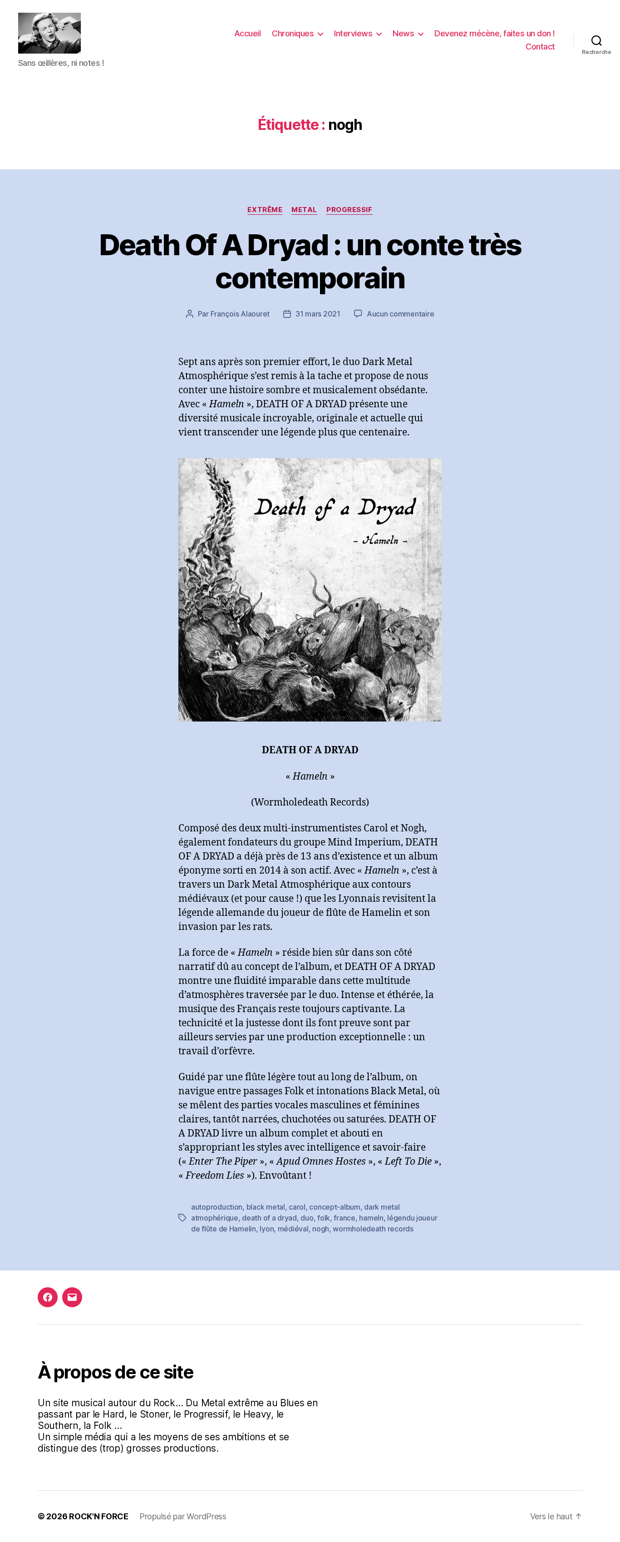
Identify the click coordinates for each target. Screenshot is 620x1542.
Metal (304, 210)
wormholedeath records (373, 1228)
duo (306, 1217)
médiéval (293, 1228)
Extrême (264, 210)
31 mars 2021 (317, 313)
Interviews (353, 33)
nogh (320, 1228)
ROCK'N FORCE (98, 1516)
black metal (265, 1206)
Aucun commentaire (400, 313)
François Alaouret (240, 313)
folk (323, 1217)
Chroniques (293, 33)
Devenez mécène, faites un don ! (494, 33)
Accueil (247, 33)
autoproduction (216, 1206)
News (403, 33)
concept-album (334, 1206)
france (344, 1217)
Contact (540, 46)
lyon (267, 1228)
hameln (371, 1217)
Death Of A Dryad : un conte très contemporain (310, 261)
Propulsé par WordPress (182, 1516)
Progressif (349, 210)
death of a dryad (269, 1217)
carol (297, 1206)
